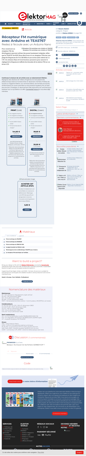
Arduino (59, 37)
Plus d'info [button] (41, 452)
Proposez (25, 439)
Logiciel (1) (21, 235)
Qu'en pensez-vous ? (27, 357)
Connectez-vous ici (32, 89)
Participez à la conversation (71, 55)
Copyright (7, 435)
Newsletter (72, 23)
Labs (63, 23)
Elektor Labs (26, 435)
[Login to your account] (81, 13)
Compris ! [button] (79, 452)
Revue (18, 23)
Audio (64, 37)
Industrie (40, 23)
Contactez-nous (9, 437)
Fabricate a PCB (27, 281)
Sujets (10, 23)
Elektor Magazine (28, 432)
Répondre (14, 351)
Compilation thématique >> (67, 110)
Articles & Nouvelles (26, 23)
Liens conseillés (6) (11, 235)
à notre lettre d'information (28, 381)
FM (77, 37)
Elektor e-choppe (28, 437)
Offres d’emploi (27, 441)
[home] (5, 24)
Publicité (7, 439)
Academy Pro (56, 23)
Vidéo (48, 23)
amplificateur (71, 37)
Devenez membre (73, 13)
